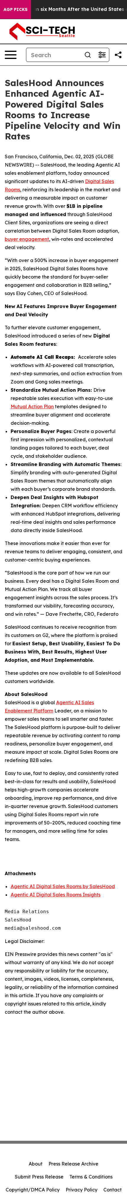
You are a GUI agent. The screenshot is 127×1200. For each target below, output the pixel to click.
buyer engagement (27, 239)
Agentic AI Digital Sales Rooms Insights (55, 895)
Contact (112, 1190)
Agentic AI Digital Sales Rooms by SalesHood (63, 886)
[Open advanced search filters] (102, 55)
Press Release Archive (73, 1164)
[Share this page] (118, 55)
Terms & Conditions (91, 1177)
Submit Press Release (39, 1177)
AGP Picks (15, 9)
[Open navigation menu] (11, 55)
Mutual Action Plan (32, 406)
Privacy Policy (81, 1190)
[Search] (88, 55)
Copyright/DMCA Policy (33, 1190)
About (36, 1164)
